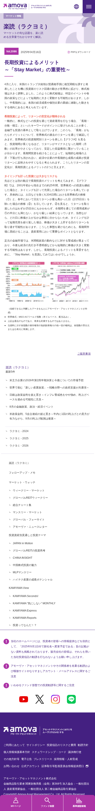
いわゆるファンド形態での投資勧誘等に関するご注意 (42, 685)
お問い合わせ (11, 766)
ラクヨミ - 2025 (19, 438)
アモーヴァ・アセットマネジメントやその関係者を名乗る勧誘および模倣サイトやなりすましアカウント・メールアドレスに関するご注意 (50, 671)
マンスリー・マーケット (27, 512)
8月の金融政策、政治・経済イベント (31, 406)
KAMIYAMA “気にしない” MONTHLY (34, 603)
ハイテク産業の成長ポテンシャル (33, 579)
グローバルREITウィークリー (30, 497)
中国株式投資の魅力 (25, 565)
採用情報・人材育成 (66, 759)
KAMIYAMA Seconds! (25, 596)
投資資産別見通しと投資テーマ (27, 535)
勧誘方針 (83, 745)
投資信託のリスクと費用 (61, 745)
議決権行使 (74, 752)
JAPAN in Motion (23, 543)
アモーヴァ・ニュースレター (30, 526)
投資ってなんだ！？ (25, 625)
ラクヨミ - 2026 (19, 445)
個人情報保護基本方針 (17, 752)
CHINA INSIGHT (22, 557)
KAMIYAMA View (19, 587)
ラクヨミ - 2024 (19, 431)
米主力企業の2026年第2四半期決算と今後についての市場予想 (47, 380)
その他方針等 (11, 759)
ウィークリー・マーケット (29, 490)
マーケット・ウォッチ (22, 482)
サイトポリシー (36, 745)
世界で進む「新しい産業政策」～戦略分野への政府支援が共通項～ (49, 387)
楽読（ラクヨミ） (18, 367)
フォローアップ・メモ (22, 472)
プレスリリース (43, 759)
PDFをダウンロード (81, 52)
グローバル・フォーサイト (29, 519)
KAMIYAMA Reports (24, 617)
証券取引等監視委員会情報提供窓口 (65, 766)
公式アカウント (30, 766)
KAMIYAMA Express (25, 610)
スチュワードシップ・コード (49, 752)
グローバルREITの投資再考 (29, 550)
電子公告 (26, 759)
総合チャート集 (22, 505)
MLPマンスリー (22, 572)
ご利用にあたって (14, 745)
